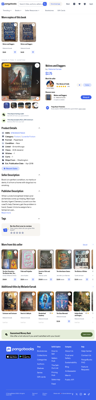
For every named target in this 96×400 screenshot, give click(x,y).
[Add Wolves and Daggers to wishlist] (37, 65)
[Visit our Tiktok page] (89, 394)
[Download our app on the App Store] (12, 357)
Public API (69, 380)
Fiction (12, 60)
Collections (42, 355)
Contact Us (86, 355)
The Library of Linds (62, 84)
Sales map (55, 379)
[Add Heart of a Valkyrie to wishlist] (33, 294)
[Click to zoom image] (21, 81)
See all (85, 244)
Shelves (40, 368)
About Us (69, 351)
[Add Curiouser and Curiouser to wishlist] (15, 294)
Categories (5, 60)
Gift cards (41, 377)
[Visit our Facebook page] (73, 394)
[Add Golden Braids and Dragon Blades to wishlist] (87, 294)
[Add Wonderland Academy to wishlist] (51, 294)
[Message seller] (79, 85)
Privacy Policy (45, 394)
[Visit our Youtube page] (85, 394)
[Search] (45, 4)
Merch (68, 375)
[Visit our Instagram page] (81, 394)
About (68, 4)
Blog (67, 367)
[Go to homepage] (9, 4)
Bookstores (49, 10)
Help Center (86, 351)
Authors (40, 364)
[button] (21, 128)
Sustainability (71, 362)
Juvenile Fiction (21, 60)
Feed (53, 384)
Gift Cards (61, 10)
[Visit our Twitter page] (77, 394)
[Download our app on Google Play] (25, 356)
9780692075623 (18, 133)
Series (39, 372)
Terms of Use (34, 394)
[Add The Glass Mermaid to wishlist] (69, 294)
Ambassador (70, 371)
